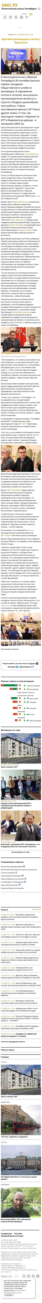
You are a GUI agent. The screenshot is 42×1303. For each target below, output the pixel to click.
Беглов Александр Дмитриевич (12, 867)
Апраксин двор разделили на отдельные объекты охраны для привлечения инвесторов (20, 960)
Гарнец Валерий (35, 721)
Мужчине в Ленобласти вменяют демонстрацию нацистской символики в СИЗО (21, 927)
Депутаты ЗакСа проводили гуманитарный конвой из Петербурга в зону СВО (20, 976)
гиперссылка (13, 1248)
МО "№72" (23, 424)
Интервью (5, 1185)
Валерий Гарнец (25, 230)
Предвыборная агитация (12, 1236)
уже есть (30, 530)
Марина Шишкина (20, 202)
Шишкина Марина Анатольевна (12, 888)
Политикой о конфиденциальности (15, 1291)
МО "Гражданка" (14, 490)
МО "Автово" (6, 535)
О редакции (6, 1233)
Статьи (11, 35)
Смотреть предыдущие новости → (21, 1042)
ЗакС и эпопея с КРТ (9, 767)
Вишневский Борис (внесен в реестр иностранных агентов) (28, 692)
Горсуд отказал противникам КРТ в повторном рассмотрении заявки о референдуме (16, 805)
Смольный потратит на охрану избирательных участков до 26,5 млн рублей (20, 951)
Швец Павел (33, 699)
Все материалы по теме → (21, 852)
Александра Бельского (21, 312)
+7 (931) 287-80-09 (8, 1268)
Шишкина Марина (33, 686)
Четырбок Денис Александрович (12, 882)
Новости (4, 910)
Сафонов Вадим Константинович (12, 879)
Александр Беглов (31, 154)
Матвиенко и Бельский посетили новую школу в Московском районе (19, 1002)
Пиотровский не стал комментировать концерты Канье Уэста (17, 969)
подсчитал (5, 605)
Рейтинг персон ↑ (21, 1050)
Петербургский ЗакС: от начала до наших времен (19, 1178)
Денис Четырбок (16, 225)
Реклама (18, 1233)
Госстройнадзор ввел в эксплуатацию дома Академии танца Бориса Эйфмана (18, 993)
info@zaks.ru (20, 1268)
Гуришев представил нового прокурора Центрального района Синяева (19, 943)
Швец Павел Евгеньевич (9, 885)
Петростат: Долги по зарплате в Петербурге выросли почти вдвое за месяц (20, 935)
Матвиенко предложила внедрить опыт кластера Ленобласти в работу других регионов (19, 917)
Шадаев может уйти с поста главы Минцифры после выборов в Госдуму (19, 1009)
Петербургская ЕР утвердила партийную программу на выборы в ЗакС (20, 1027)
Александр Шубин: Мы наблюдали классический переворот (16, 1220)
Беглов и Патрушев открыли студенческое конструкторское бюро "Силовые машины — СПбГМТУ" (20, 1018)
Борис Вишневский (18, 220)
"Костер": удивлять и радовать (14, 1137)
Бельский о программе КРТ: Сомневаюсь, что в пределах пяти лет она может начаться (20, 845)
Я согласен (8, 1295)
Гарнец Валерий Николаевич (11, 876)
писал (37, 196)
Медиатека (5, 1102)
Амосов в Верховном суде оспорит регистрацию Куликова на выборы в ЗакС (21, 984)
